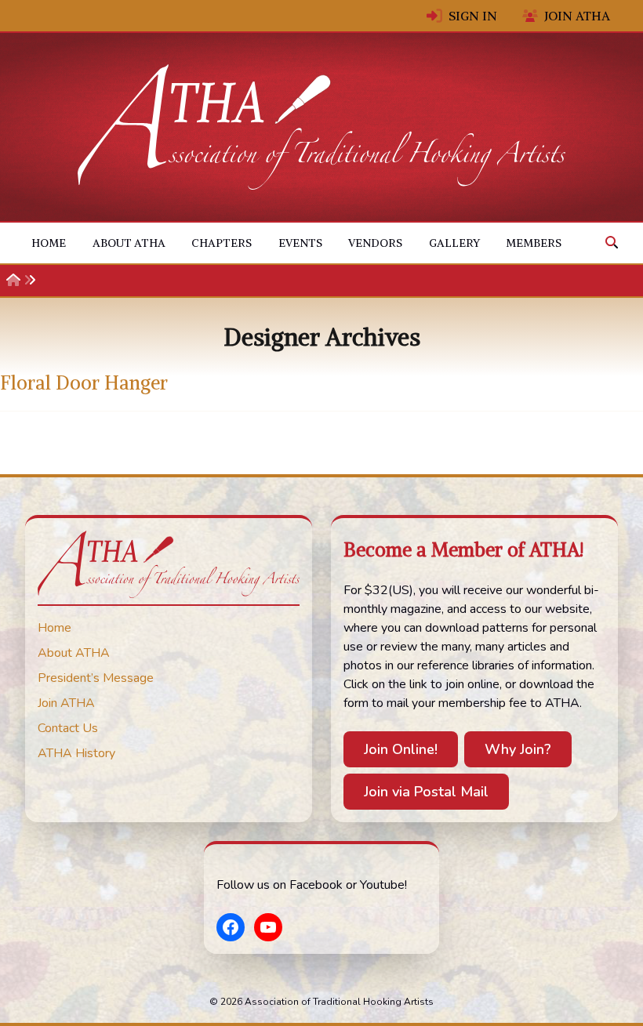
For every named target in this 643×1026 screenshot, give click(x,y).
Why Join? (518, 749)
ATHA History (76, 753)
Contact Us (68, 728)
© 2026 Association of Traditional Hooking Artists (321, 1001)
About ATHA (129, 243)
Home (48, 243)
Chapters (221, 243)
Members (533, 243)
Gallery (454, 243)
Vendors (375, 243)
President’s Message (96, 678)
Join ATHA (577, 16)
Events (300, 243)
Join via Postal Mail (426, 791)
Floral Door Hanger (84, 382)
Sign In (473, 16)
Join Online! (401, 749)
